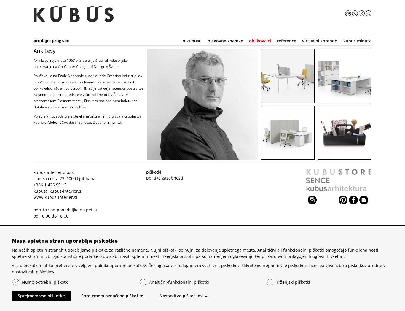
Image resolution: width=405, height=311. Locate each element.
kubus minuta (357, 41)
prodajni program (52, 40)
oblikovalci (260, 41)
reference (286, 41)
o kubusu (192, 41)
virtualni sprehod (319, 41)
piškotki (153, 172)
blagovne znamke (225, 41)
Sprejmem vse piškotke (41, 296)
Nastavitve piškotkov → (184, 296)
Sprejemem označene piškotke (112, 296)
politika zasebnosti (164, 178)
